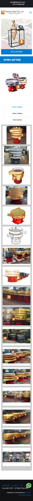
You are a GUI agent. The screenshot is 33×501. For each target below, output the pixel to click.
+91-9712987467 (18, 4)
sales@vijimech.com (17, 2)
